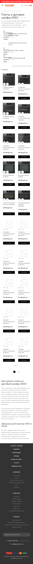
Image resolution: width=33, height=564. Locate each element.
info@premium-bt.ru (18, 544)
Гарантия (16, 506)
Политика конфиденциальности (16, 522)
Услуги (16, 463)
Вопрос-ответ (16, 508)
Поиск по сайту (16, 459)
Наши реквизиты (16, 520)
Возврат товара (16, 527)
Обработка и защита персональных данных (16, 525)
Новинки (16, 449)
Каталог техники (16, 446)
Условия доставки (16, 501)
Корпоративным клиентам (16, 511)
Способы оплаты (16, 503)
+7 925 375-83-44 (12, 540)
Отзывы (16, 478)
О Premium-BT (16, 475)
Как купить (17, 496)
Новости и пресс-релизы (16, 480)
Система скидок (16, 499)
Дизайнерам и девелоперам (16, 482)
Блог (16, 485)
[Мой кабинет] (26, 5)
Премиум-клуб (17, 466)
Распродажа (16, 452)
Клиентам (16, 493)
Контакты (16, 487)
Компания (16, 472)
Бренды (16, 456)
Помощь (16, 516)
